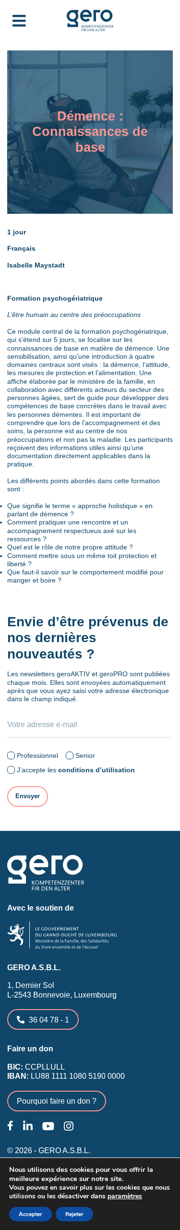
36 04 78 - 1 (49, 1019)
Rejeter (74, 1214)
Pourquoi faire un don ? (56, 1100)
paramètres (125, 1196)
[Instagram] (68, 1126)
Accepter (30, 1214)
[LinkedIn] (28, 1126)
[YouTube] (48, 1126)
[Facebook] (10, 1126)
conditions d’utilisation (96, 770)
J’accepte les (76, 770)
